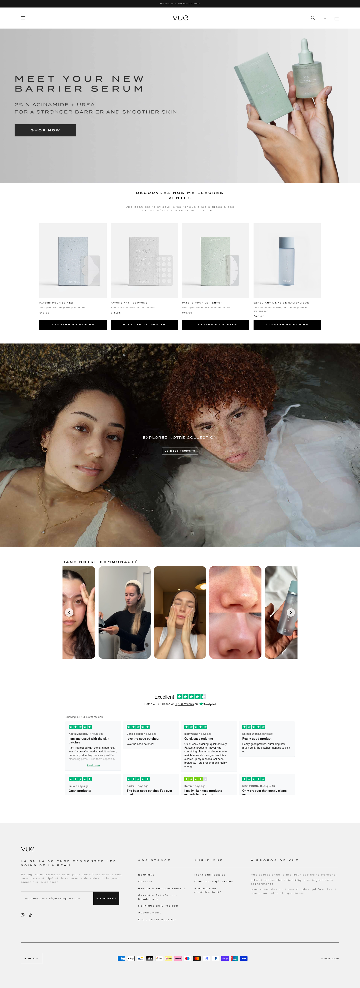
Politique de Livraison (158, 905)
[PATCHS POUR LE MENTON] (215, 260)
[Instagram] (23, 915)
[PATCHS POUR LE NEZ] (73, 260)
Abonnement (149, 912)
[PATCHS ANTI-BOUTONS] (144, 260)
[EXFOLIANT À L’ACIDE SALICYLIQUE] (287, 260)
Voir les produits (180, 451)
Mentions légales (210, 874)
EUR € (29, 958)
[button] (166, 862)
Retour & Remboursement (161, 888)
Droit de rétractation (157, 919)
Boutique (146, 874)
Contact (145, 881)
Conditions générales (213, 881)
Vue (327, 958)
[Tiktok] (30, 915)
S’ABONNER (106, 898)
